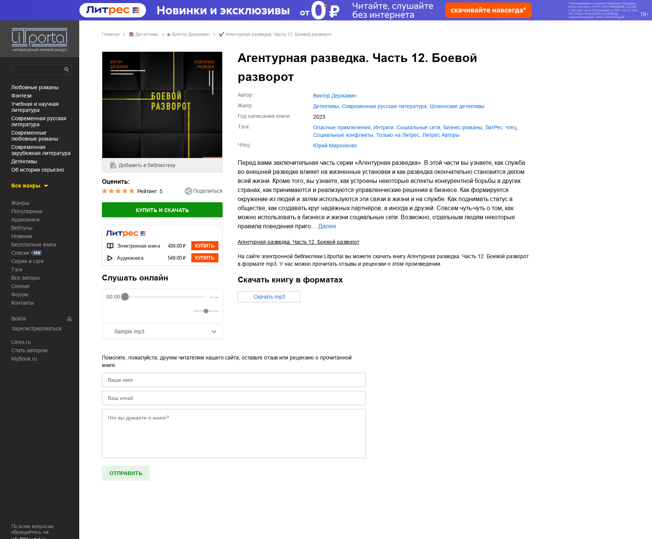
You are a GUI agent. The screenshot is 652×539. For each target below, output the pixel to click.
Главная (111, 34)
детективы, (326, 106)
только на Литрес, (398, 135)
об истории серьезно (37, 170)
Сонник (20, 286)
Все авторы (25, 278)
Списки (20, 253)
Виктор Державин (191, 34)
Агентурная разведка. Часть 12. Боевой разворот (298, 242)
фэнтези (21, 96)
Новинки (21, 236)
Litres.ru (21, 342)
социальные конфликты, (344, 135)
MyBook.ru (24, 359)
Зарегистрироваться (36, 328)
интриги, (384, 127)
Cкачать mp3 (269, 297)
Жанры (20, 203)
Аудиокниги (25, 220)
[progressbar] (165, 296)
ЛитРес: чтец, (501, 127)
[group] (163, 305)
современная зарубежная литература (41, 150)
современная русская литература (38, 121)
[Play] (130, 311)
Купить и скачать (162, 210)
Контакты (22, 303)
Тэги (16, 269)
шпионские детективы (457, 106)
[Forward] (147, 311)
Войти (18, 319)
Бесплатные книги (33, 245)
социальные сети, (419, 127)
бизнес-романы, (463, 127)
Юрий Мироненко (335, 145)
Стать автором (29, 350)
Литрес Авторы (441, 135)
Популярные (27, 211)
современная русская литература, (385, 106)
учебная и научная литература (35, 107)
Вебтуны (21, 228)
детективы (24, 161)
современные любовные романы (34, 136)
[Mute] (186, 311)
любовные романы (34, 87)
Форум (19, 294)
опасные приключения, (342, 127)
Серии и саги (27, 261)
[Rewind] (114, 311)
